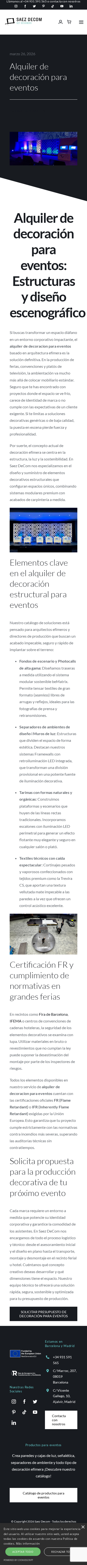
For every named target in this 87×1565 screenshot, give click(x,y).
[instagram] (16, 6)
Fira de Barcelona (53, 1014)
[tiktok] (52, 6)
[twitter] (34, 6)
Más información (28, 1543)
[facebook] (25, 6)
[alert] (43, 1544)
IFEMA (16, 1021)
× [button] (83, 1527)
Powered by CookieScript (18, 1560)
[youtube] (61, 6)
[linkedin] (71, 6)
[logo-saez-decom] (23, 19)
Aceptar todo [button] (22, 1551)
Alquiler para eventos (27, 110)
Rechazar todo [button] (62, 1551)
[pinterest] (43, 6)
